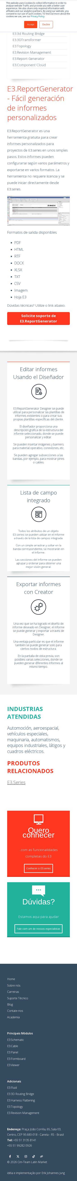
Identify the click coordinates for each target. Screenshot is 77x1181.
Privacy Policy (37, 16)
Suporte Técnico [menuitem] (17, 998)
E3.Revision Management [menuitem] (32, 52)
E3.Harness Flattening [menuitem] (21, 1100)
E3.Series (16, 782)
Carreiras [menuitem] (13, 992)
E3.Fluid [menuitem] (12, 1088)
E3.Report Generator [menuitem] (29, 58)
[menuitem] (20, 1033)
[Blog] (41, 1156)
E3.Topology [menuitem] (22, 46)
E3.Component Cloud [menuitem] (29, 65)
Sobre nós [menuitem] (13, 985)
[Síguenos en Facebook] (10, 1156)
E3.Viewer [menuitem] (13, 1065)
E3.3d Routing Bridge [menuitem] (29, 33)
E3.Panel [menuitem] (12, 1052)
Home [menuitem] (11, 979)
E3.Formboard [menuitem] (16, 1059)
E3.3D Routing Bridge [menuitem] (20, 1094)
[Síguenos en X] (18, 1156)
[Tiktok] (34, 1156)
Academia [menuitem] (13, 1017)
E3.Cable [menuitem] (12, 1046)
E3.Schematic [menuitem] (15, 1040)
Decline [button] (46, 24)
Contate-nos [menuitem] (15, 1011)
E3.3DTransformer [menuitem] (27, 39)
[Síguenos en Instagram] (26, 1156)
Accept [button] (30, 24)
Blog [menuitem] (10, 1004)
